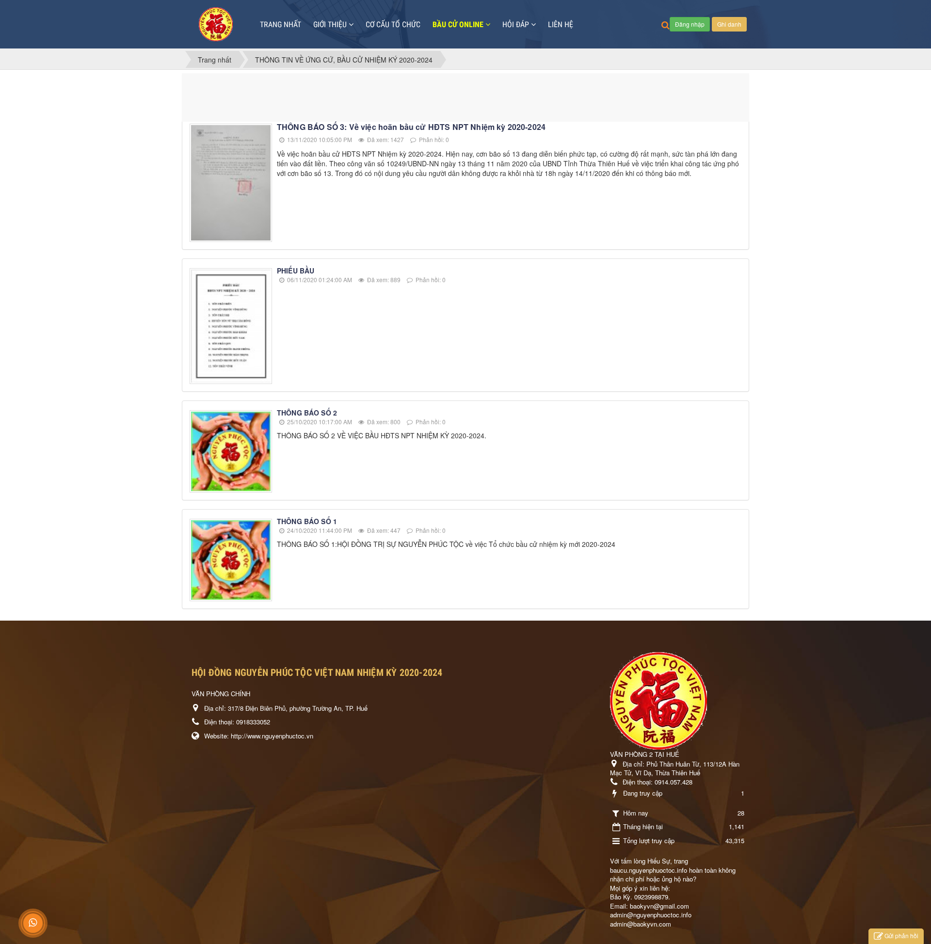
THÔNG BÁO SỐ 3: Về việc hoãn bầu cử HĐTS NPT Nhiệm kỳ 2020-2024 (411, 126)
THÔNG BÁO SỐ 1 (307, 521)
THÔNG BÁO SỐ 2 (307, 412)
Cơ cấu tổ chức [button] (393, 24)
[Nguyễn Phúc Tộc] (216, 24)
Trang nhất (280, 24)
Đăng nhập (690, 24)
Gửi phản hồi (901, 935)
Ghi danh (729, 24)
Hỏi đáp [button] (516, 24)
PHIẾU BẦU (295, 270)
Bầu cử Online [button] (459, 24)
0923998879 (651, 896)
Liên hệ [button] (560, 24)
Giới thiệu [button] (331, 24)
